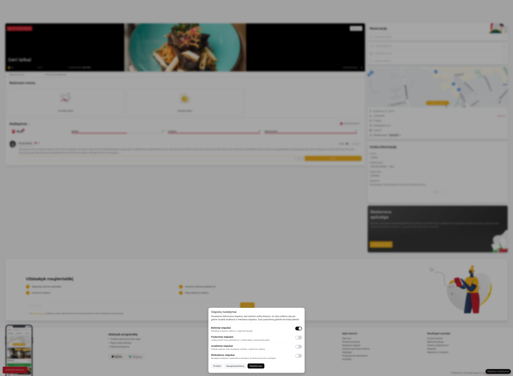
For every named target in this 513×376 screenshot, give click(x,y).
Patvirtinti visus (256, 366)
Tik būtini (217, 366)
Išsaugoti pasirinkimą (235, 366)
